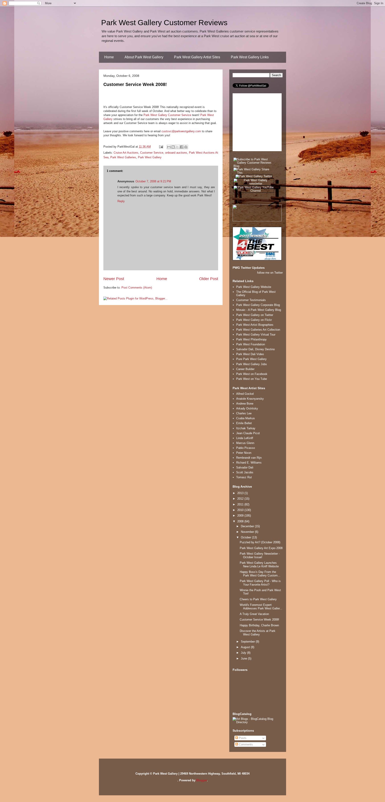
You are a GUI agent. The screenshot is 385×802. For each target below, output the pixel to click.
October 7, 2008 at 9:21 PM (153, 181)
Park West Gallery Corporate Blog (258, 305)
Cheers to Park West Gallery (258, 599)
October (246, 537)
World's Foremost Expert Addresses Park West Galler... (261, 606)
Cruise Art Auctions (126, 152)
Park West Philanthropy (251, 339)
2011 (240, 504)
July (244, 652)
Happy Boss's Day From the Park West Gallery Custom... (260, 573)
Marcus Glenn (245, 443)
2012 (240, 498)
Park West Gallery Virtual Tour (255, 334)
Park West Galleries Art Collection (258, 329)
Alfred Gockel (245, 393)
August (246, 647)
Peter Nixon (243, 452)
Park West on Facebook (251, 374)
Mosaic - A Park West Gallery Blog (258, 309)
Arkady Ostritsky (247, 408)
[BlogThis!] (173, 147)
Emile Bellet (244, 423)
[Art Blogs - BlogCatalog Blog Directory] (258, 722)
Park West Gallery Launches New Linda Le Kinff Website (259, 564)
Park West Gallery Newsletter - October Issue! (260, 555)
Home (109, 57)
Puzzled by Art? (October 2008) (260, 542)
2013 (240, 493)
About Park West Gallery (144, 57)
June (244, 658)
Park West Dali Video (250, 354)
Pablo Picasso (245, 448)
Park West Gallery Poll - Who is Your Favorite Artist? (260, 582)
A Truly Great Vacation (254, 614)
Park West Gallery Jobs (251, 364)
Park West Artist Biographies (254, 324)
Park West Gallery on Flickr (254, 320)
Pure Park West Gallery (251, 359)
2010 (240, 510)
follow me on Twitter (270, 272)
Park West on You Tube (251, 379)
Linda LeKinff (244, 438)
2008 (240, 521)
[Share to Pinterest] (186, 147)
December (248, 526)
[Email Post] (161, 146)
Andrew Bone (244, 403)
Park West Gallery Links (250, 57)
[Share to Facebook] (181, 147)
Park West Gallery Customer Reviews (164, 22)
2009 (240, 515)
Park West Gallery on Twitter (254, 315)
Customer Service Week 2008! (135, 84)
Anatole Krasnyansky (250, 398)
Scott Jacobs (244, 472)
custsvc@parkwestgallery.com (181, 131)
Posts (242, 738)
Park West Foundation (250, 344)
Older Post (208, 279)
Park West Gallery (150, 157)
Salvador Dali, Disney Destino (255, 349)
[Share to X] (177, 147)
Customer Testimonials (251, 300)
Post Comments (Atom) (136, 287)
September (248, 641)
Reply (121, 201)
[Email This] (169, 147)
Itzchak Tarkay (245, 428)
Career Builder (245, 369)
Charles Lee (244, 413)
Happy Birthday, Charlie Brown (259, 625)
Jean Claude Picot (248, 433)
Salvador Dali (244, 467)
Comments (245, 744)
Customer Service (151, 152)
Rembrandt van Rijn (249, 457)
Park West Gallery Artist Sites (197, 57)
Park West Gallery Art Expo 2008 (261, 548)
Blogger (201, 780)
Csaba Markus (245, 418)
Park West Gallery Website (253, 287)
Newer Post (113, 279)
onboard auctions (176, 152)
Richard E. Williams (249, 462)
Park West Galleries (123, 157)
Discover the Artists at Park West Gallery (257, 632)
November (248, 531)
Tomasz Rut (244, 477)
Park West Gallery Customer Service (167, 115)
